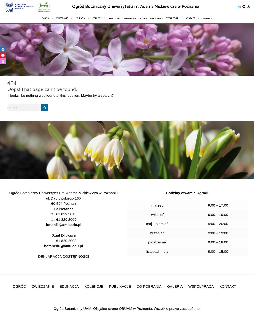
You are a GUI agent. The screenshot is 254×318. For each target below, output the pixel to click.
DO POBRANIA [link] (149, 286)
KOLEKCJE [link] (93, 286)
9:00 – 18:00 (218, 242)
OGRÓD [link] (19, 286)
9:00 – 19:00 (218, 215)
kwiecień (157, 215)
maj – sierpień (157, 224)
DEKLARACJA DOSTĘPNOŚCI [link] (63, 256)
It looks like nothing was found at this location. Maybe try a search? (60, 95)
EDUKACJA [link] (69, 286)
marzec (157, 205)
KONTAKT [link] (227, 286)
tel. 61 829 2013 (63, 214)
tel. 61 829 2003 (63, 243)
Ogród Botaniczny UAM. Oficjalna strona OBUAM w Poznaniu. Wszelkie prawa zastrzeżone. (127, 309)
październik (157, 242)
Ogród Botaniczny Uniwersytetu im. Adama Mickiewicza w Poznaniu (135, 6)
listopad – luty (157, 251)
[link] (239, 7)
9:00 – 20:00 (218, 224)
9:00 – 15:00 (218, 251)
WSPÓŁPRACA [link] (201, 286)
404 (12, 82)
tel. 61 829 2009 (63, 219)
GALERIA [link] (175, 286)
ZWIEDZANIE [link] (43, 286)
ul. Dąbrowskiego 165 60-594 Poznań (63, 201)
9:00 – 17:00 (218, 205)
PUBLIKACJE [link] (120, 286)
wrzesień (157, 233)
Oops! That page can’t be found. (42, 89)
